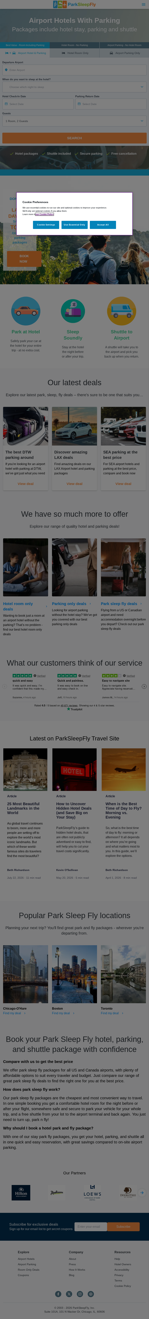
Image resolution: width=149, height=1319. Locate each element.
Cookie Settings (46, 225)
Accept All (103, 225)
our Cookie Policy (45, 214)
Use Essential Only (74, 225)
